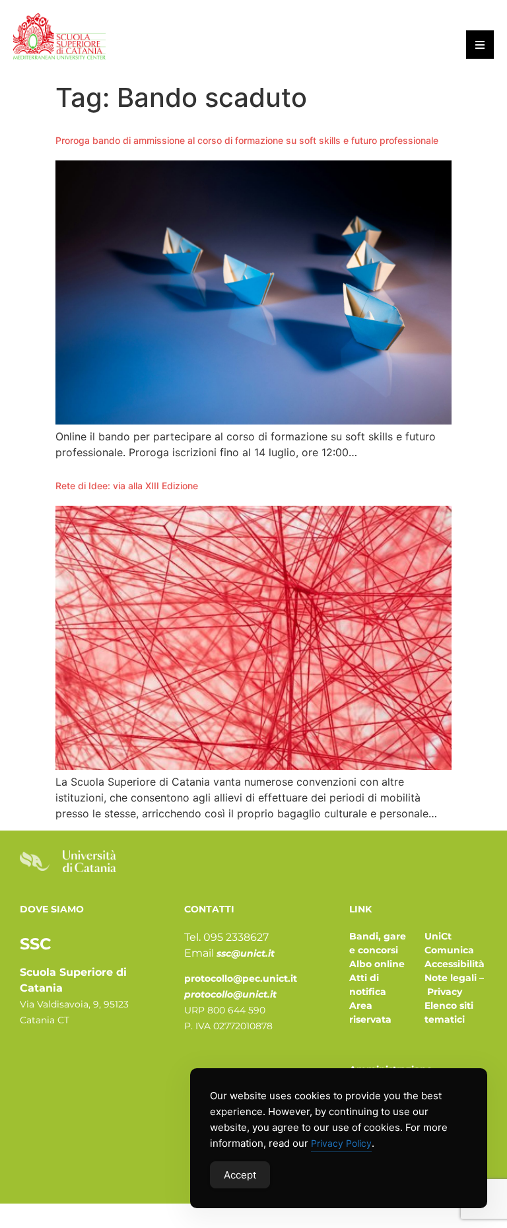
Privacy (444, 992)
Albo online (377, 964)
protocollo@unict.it (230, 994)
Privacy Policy (341, 1143)
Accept (240, 1175)
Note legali (450, 978)
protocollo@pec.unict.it (240, 978)
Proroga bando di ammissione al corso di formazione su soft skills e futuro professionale (246, 140)
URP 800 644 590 (224, 1010)
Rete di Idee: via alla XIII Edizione (126, 485)
